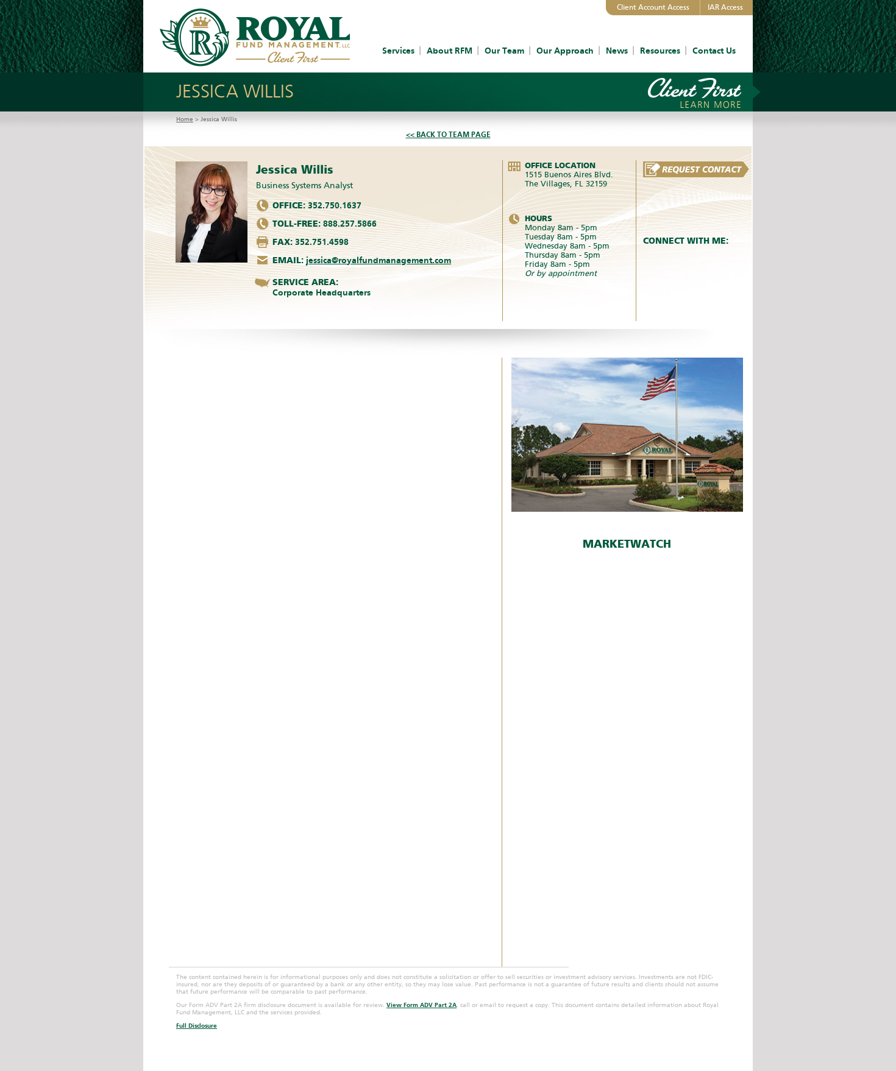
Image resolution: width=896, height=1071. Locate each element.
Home (184, 119)
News (617, 51)
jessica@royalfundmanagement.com (378, 260)
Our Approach (565, 51)
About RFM (449, 51)
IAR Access (725, 7)
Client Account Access (653, 7)
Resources (660, 51)
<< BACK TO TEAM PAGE (448, 134)
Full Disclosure (196, 1026)
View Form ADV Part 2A (421, 1005)
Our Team (504, 51)
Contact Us (714, 51)
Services (398, 51)
